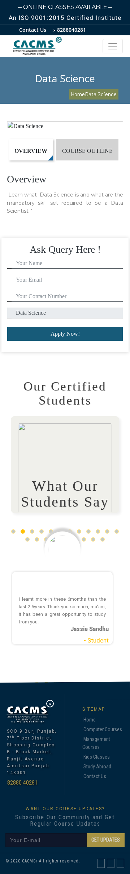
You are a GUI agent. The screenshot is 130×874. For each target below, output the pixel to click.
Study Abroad (97, 766)
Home (89, 720)
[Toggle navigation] (113, 46)
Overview (30, 151)
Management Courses (96, 743)
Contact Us (94, 776)
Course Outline (87, 151)
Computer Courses (102, 729)
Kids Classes (96, 757)
